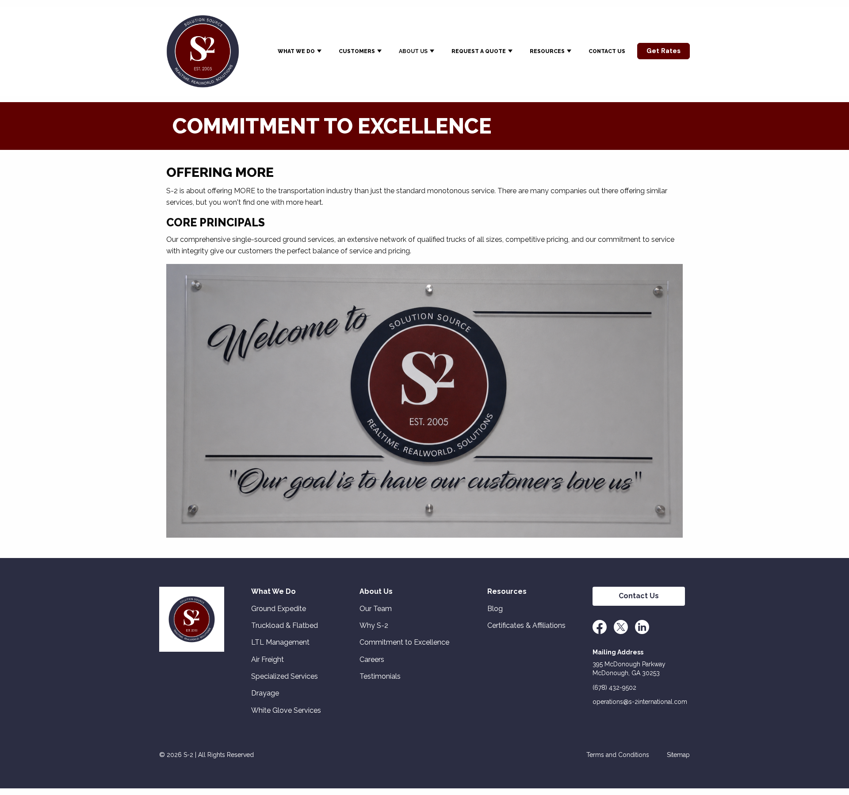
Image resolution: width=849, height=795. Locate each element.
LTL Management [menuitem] (280, 642)
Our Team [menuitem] (375, 608)
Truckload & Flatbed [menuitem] (284, 625)
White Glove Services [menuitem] (286, 710)
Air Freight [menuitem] (267, 659)
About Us (413, 51)
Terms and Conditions (617, 754)
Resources (547, 51)
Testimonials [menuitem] (380, 676)
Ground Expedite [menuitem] (278, 608)
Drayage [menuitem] (265, 693)
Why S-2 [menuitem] (373, 625)
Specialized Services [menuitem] (284, 676)
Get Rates (663, 50)
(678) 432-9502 (614, 687)
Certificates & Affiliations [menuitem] (526, 625)
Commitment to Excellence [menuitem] (404, 642)
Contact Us (607, 51)
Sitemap (678, 754)
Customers (357, 51)
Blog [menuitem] (495, 608)
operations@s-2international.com (640, 702)
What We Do (296, 51)
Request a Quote (478, 51)
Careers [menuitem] (371, 659)
